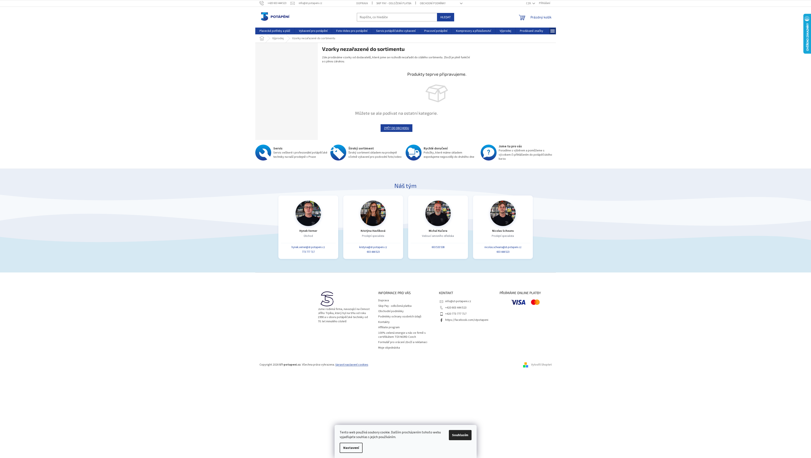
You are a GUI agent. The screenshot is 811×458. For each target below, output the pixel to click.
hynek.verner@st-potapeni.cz (308, 247)
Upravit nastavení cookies (351, 365)
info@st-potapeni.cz (458, 301)
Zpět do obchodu (396, 128)
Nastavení (351, 447)
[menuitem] (275, 31)
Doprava (362, 3)
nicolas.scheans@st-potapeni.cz (502, 247)
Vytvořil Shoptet (541, 365)
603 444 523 (373, 252)
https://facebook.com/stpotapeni (466, 320)
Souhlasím (460, 435)
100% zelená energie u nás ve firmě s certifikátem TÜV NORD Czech (402, 335)
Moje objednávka (389, 348)
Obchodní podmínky (433, 3)
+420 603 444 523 (455, 308)
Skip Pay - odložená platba (393, 3)
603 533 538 (438, 247)
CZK (529, 3)
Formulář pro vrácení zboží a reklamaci (402, 342)
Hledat (445, 17)
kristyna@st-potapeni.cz (373, 247)
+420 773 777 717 (455, 314)
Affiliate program (389, 327)
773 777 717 (308, 252)
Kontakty (384, 322)
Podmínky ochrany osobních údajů (399, 316)
